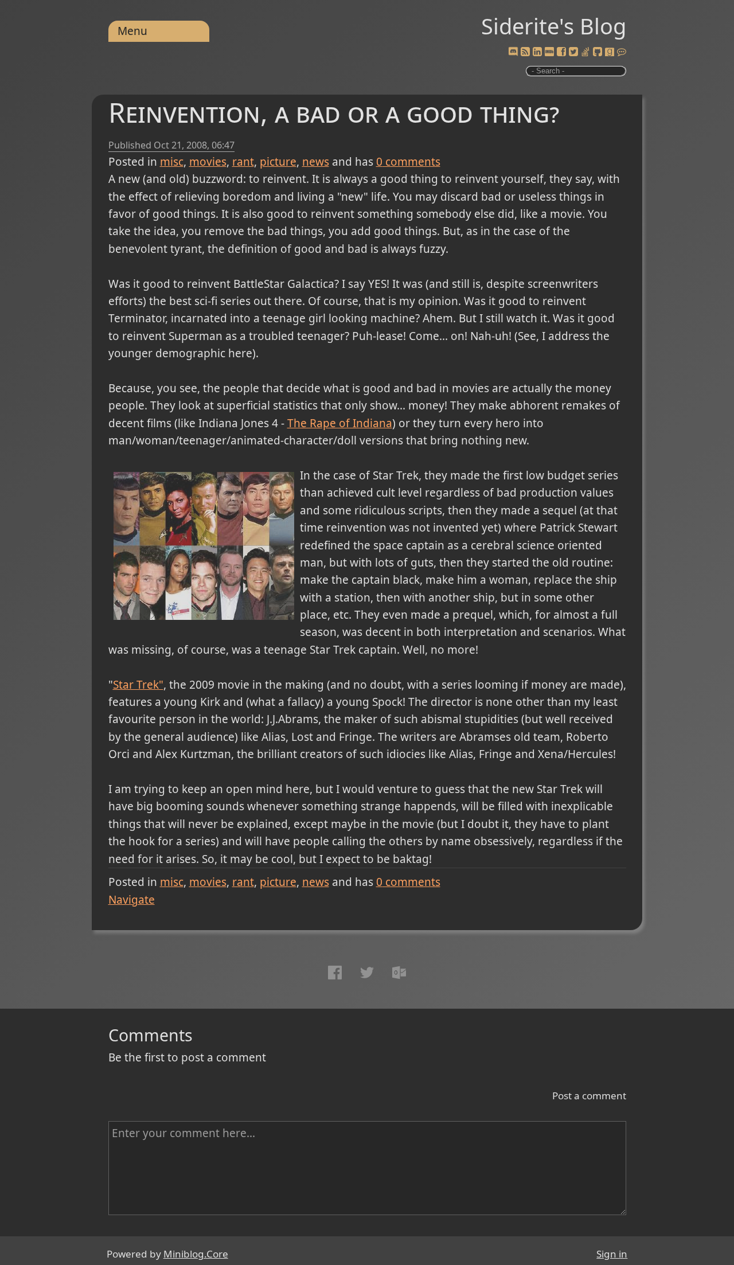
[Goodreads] (609, 52)
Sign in (611, 1253)
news (315, 161)
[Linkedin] (537, 52)
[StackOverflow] (585, 52)
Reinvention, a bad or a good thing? (334, 112)
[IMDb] (549, 52)
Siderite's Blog (553, 26)
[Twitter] (573, 52)
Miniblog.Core (195, 1253)
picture (278, 161)
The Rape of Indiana (339, 423)
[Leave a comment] (621, 52)
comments (408, 161)
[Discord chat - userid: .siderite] (512, 52)
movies (208, 161)
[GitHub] (597, 52)
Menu (132, 31)
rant (243, 161)
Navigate (131, 899)
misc (172, 161)
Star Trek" (138, 684)
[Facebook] (561, 52)
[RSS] (525, 52)
